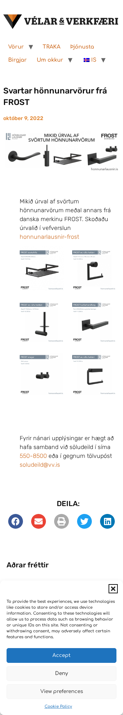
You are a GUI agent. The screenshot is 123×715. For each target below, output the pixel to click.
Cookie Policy (58, 706)
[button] (113, 588)
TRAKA (51, 47)
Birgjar (17, 60)
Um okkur (50, 60)
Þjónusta (82, 47)
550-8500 (33, 456)
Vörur (16, 47)
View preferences (61, 691)
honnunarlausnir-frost (49, 236)
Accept (61, 655)
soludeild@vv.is (40, 464)
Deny (61, 673)
